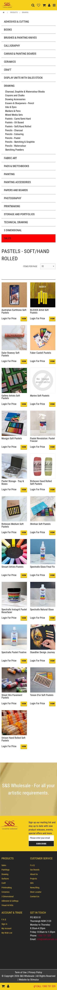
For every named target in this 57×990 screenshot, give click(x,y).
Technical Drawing (16, 222)
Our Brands (34, 869)
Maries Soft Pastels (39, 395)
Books (8, 29)
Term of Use (21, 972)
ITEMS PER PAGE (30, 266)
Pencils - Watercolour (15, 145)
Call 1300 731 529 (45, 986)
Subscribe (41, 843)
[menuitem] (14, 865)
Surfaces (5, 878)
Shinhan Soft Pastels (40, 524)
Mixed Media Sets (14, 114)
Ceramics (10, 61)
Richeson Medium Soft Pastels (13, 525)
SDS (31, 883)
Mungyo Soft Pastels (12, 438)
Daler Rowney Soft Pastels (10, 354)
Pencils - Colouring (14, 134)
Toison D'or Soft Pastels (41, 695)
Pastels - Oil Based (14, 122)
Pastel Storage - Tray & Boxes (13, 482)
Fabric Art (10, 158)
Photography (12, 198)
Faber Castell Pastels (40, 352)
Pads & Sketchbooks (16, 166)
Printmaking (12, 206)
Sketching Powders (14, 149)
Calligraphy (12, 45)
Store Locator (35, 892)
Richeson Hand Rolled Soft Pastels (41, 482)
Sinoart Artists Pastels (12, 566)
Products (14, 12)
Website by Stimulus (29, 979)
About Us (34, 874)
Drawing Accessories (15, 99)
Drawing (25, 12)
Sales (7, 238)
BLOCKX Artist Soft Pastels (39, 311)
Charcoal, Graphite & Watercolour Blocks (25, 91)
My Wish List (7, 933)
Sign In (4, 924)
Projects (33, 878)
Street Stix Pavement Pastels (12, 696)
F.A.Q (32, 865)
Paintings (5, 869)
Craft (7, 69)
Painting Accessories (17, 182)
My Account (6, 928)
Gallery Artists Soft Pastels (11, 397)
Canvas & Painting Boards (20, 53)
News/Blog (34, 887)
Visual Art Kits (7, 905)
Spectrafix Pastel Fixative (14, 652)
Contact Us (34, 896)
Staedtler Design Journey (42, 652)
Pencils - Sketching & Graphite (20, 141)
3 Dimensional (13, 230)
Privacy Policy (35, 972)
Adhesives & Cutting (16, 21)
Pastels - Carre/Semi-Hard (18, 118)
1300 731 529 (44, 935)
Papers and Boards (16, 190)
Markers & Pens (13, 111)
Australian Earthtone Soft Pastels (14, 311)
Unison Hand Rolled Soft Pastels (13, 739)
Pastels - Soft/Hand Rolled (18, 126)
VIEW (24, 318)
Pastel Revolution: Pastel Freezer (42, 440)
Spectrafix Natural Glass (42, 609)
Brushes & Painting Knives (20, 37)
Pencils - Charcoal (14, 130)
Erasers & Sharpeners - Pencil (19, 103)
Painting (9, 174)
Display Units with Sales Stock (23, 77)
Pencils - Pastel (12, 138)
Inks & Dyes (10, 107)
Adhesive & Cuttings (10, 901)
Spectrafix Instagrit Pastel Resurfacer (14, 611)
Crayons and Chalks (14, 95)
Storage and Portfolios (19, 214)
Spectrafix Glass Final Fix (42, 566)
